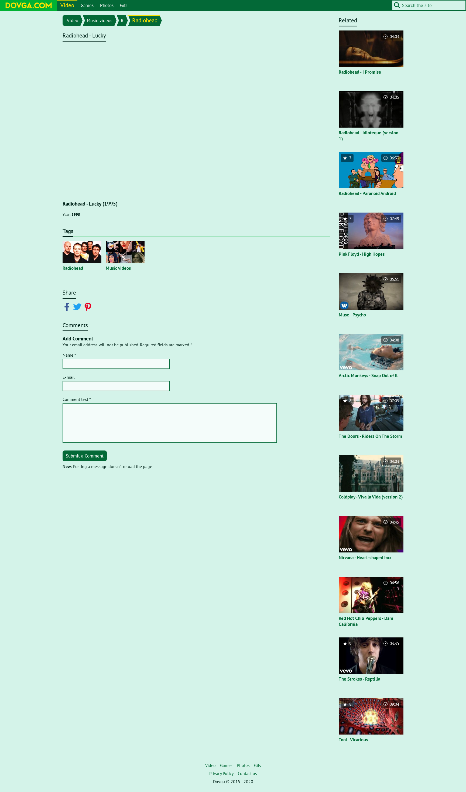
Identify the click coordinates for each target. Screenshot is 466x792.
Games (87, 5)
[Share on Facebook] (68, 306)
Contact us (247, 773)
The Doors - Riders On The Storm (370, 436)
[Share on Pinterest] (89, 306)
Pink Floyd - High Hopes (362, 254)
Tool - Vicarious (353, 740)
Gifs (123, 5)
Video (67, 5)
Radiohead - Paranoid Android (367, 193)
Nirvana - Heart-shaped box (365, 558)
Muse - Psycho (352, 315)
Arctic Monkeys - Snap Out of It (368, 375)
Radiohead (144, 20)
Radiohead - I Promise (360, 72)
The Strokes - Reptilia (359, 679)
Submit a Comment (85, 456)
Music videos (99, 20)
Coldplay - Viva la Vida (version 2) (371, 497)
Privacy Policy (221, 773)
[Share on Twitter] (78, 306)
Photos (107, 5)
